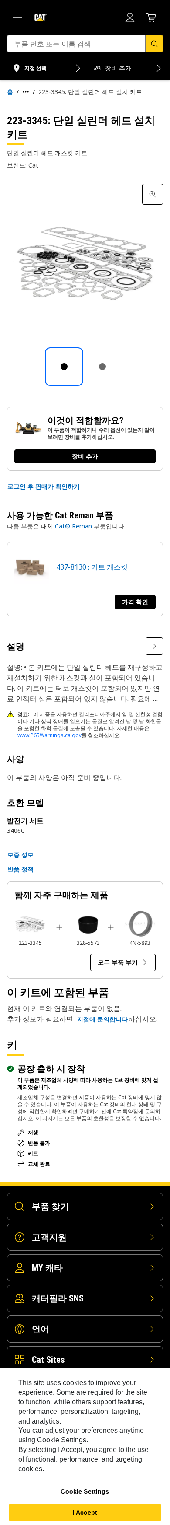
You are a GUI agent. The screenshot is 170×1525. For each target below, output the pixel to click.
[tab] (64, 366)
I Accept (85, 1512)
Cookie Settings (85, 1491)
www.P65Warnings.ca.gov (49, 735)
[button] (43, 486)
